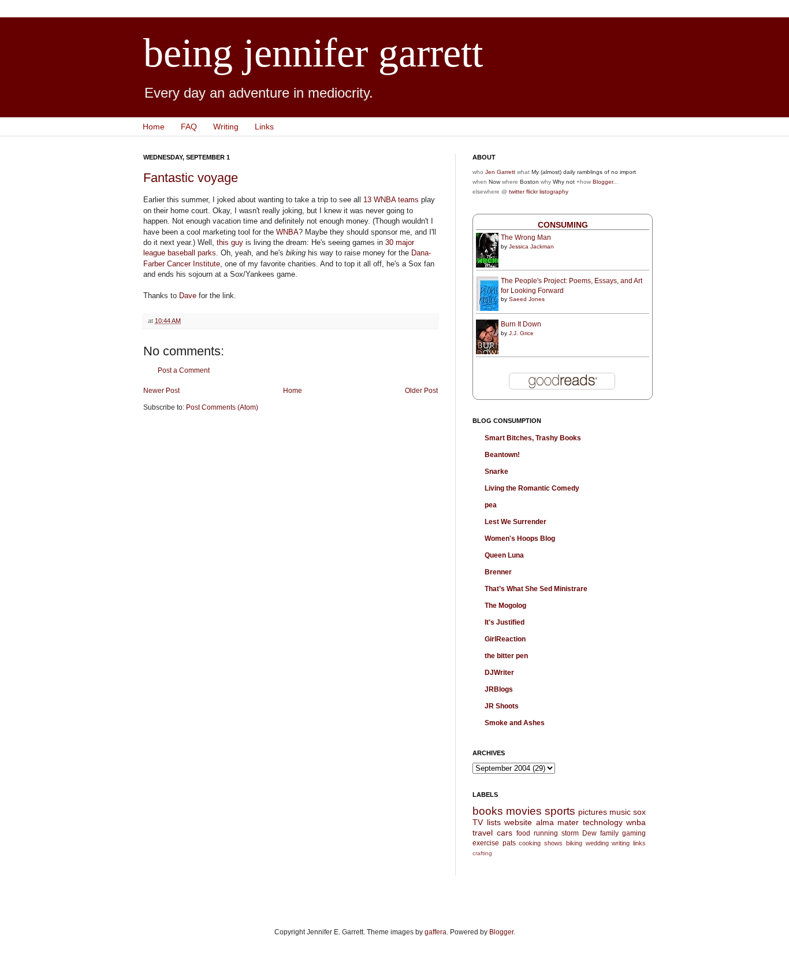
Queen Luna (504, 555)
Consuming (563, 224)
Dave (187, 295)
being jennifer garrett (313, 53)
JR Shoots (502, 706)
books (487, 811)
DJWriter (499, 673)
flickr (532, 191)
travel (482, 832)
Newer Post (161, 391)
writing (621, 843)
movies (524, 811)
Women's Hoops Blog (520, 538)
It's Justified (504, 622)
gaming (634, 833)
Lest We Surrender (515, 522)
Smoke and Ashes (515, 723)
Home (154, 126)
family (609, 833)
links (639, 843)
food (523, 833)
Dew (589, 833)
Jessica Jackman (531, 246)
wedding (597, 843)
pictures (592, 811)
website (518, 822)
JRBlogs (499, 689)
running (546, 833)
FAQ (189, 126)
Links (264, 126)
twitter (516, 191)
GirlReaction (505, 639)
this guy (230, 242)
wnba (636, 822)
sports (560, 811)
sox (639, 811)
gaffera (435, 932)
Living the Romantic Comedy (532, 488)
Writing (226, 126)
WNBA (287, 232)
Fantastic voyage (190, 177)
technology (603, 822)
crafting (482, 853)
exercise (485, 843)
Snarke (496, 471)
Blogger (603, 182)
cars (504, 832)
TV (477, 822)
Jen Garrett (500, 172)
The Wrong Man (526, 237)
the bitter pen (506, 656)
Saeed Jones (527, 299)
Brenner (498, 572)
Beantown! (502, 455)
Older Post (421, 391)
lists (494, 822)
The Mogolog (505, 606)
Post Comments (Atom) (222, 407)
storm (570, 833)
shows (553, 843)
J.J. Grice (521, 333)
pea (491, 505)
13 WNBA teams (391, 199)
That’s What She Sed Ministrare (536, 589)
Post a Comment (184, 370)
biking (574, 843)
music (620, 811)
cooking (530, 843)
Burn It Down (521, 324)
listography (553, 191)
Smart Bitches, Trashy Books (533, 438)
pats (509, 843)
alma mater (557, 822)
